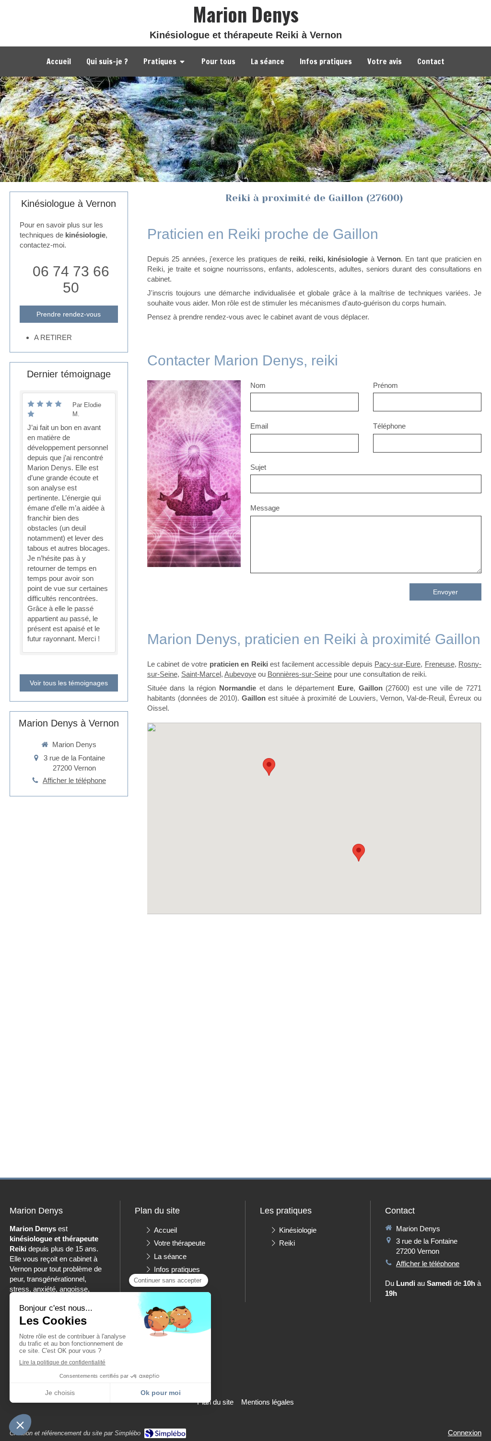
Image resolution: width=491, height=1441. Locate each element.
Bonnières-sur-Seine (300, 674)
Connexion (464, 1433)
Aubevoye (240, 674)
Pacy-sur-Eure (397, 664)
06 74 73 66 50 (71, 279)
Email (259, 426)
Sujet (258, 467)
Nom (258, 385)
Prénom (385, 385)
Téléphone (389, 426)
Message (265, 508)
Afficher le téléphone (74, 780)
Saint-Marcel (201, 674)
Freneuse (440, 664)
